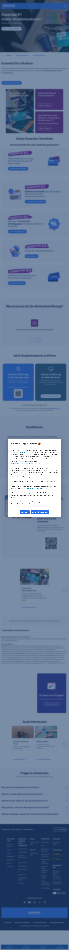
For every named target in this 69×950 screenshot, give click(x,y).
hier (30, 504)
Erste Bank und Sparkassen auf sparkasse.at (33, 488)
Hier (34, 452)
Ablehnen (24, 512)
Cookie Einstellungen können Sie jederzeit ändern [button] (26, 463)
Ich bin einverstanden (40, 512)
